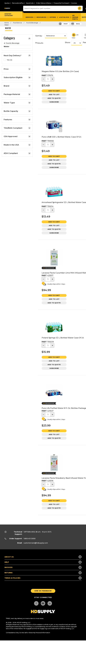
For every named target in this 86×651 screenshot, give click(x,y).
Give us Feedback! (43, 591)
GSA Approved (10, 136)
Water (6, 25)
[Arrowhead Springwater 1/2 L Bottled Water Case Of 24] (54, 192)
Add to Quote (54, 98)
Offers (52, 17)
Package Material (12, 94)
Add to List (54, 94)
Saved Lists (30, 3)
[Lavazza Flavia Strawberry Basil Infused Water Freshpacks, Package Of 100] (54, 463)
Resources (41, 17)
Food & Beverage (32, 23)
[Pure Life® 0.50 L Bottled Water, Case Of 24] (54, 127)
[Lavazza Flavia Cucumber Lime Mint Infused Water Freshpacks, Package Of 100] (54, 258)
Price (6, 69)
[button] (79, 8)
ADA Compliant (11, 153)
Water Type (9, 103)
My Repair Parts (75, 17)
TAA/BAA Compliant (13, 128)
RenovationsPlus (18, 3)
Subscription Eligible (13, 77)
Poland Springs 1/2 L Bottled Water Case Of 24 (63, 338)
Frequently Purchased (61, 3)
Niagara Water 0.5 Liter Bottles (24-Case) (60, 71)
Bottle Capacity (11, 111)
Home (6, 23)
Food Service (17, 23)
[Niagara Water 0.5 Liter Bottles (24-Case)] (54, 61)
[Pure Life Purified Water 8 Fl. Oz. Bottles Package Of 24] (54, 393)
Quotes (7, 3)
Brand (6, 86)
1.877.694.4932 (29, 532)
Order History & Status (43, 3)
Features (8, 120)
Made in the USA (11, 145)
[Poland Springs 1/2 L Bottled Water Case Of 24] (54, 327)
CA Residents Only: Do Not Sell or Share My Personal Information (28, 632)
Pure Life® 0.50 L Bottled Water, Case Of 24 (61, 137)
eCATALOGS (64, 17)
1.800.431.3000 (29, 539)
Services (29, 17)
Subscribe (54, 102)
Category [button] (9, 38)
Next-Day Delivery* (12, 55)
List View (75, 36)
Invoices (74, 3)
